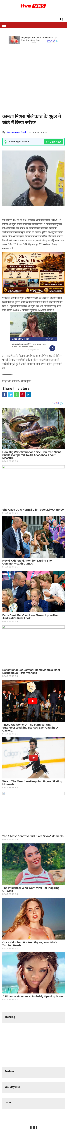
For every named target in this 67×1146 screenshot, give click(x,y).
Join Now (55, 141)
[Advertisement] (33, 77)
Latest (8, 1102)
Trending (10, 1017)
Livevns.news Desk (16, 132)
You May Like (12, 1086)
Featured (10, 1071)
